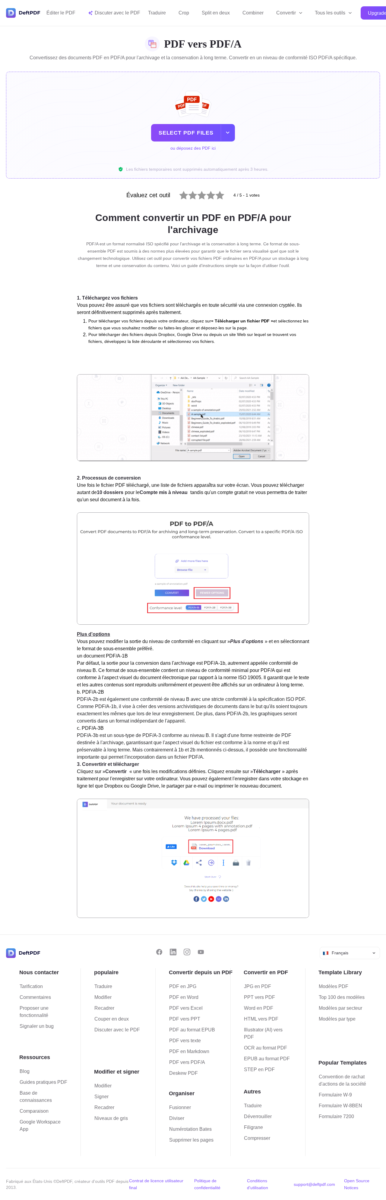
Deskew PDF (183, 1073)
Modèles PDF (333, 986)
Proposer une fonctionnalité (34, 1012)
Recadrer (104, 1008)
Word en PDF (258, 1008)
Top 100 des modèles (342, 997)
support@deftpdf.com (314, 1184)
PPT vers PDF (259, 997)
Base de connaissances (36, 1096)
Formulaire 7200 (336, 1116)
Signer (101, 1096)
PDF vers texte (185, 1040)
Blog (25, 1071)
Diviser (176, 1118)
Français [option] (340, 952)
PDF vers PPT (184, 1018)
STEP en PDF (259, 1069)
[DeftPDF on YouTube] (201, 952)
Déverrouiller (258, 1116)
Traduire (157, 12)
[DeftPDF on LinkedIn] (173, 952)
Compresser (257, 1138)
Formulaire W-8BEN (340, 1105)
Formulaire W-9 (335, 1094)
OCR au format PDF (265, 1047)
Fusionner (180, 1107)
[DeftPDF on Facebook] (159, 952)
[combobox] (350, 953)
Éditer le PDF (60, 12)
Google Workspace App (40, 1125)
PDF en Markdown (189, 1051)
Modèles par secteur (340, 1008)
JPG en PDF (257, 986)
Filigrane (253, 1127)
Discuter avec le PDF (117, 1029)
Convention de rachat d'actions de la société (342, 1080)
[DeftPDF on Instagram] (187, 952)
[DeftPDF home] (23, 13)
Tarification (31, 986)
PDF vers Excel (186, 1008)
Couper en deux (111, 1018)
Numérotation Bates (190, 1129)
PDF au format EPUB (192, 1029)
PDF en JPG (182, 986)
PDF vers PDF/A (187, 1062)
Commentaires (35, 997)
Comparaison (34, 1111)
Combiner (253, 12)
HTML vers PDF (261, 1018)
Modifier (103, 997)
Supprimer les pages (191, 1139)
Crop (184, 12)
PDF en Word (183, 997)
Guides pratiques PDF (43, 1082)
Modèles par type (337, 1018)
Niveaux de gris (111, 1118)
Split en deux (216, 12)
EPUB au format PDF (267, 1058)
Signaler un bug (37, 1026)
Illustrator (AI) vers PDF (263, 1033)
